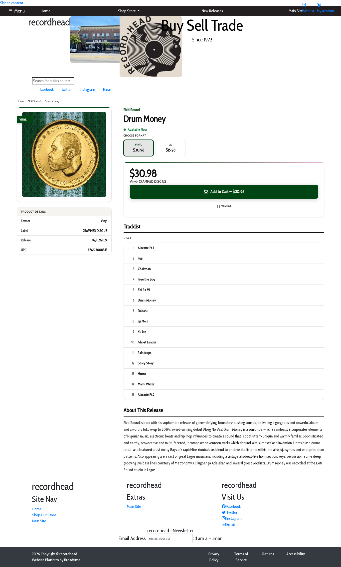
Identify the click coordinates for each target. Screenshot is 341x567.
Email (230, 524)
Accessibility (295, 554)
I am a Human (209, 538)
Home (20, 101)
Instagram (234, 518)
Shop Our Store (44, 515)
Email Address (132, 538)
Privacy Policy (213, 557)
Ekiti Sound (34, 101)
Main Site (39, 521)
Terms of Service (241, 557)
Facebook (233, 506)
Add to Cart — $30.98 (227, 191)
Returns (268, 554)
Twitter (231, 512)
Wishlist (226, 206)
